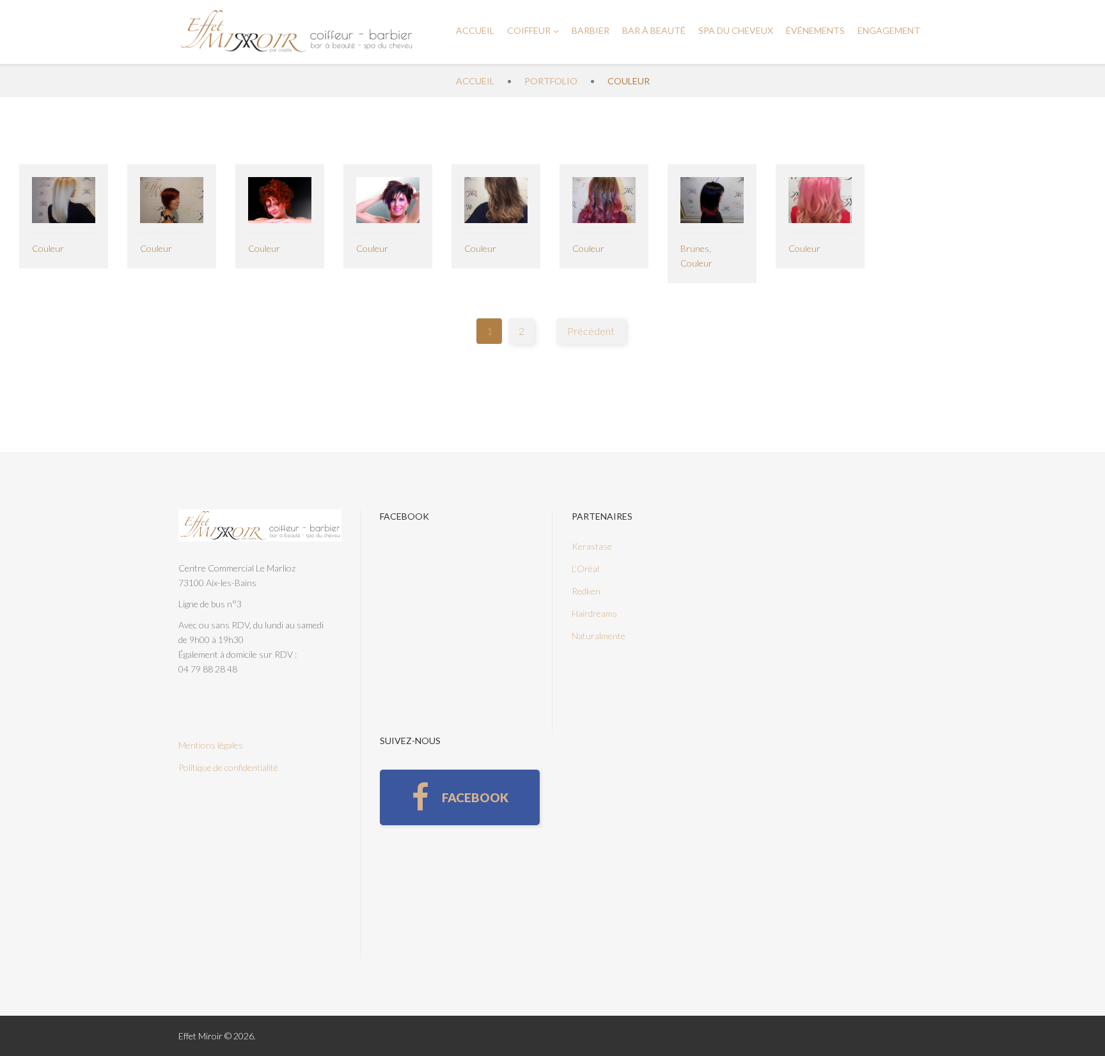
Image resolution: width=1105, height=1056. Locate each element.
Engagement (889, 30)
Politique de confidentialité (228, 767)
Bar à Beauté (654, 30)
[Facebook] (460, 797)
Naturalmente (598, 635)
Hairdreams (594, 613)
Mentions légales (210, 745)
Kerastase (592, 546)
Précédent (591, 331)
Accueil (475, 30)
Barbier (590, 30)
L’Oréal (585, 568)
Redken (586, 591)
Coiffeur (529, 30)
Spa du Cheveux (735, 30)
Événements (815, 30)
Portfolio (550, 80)
